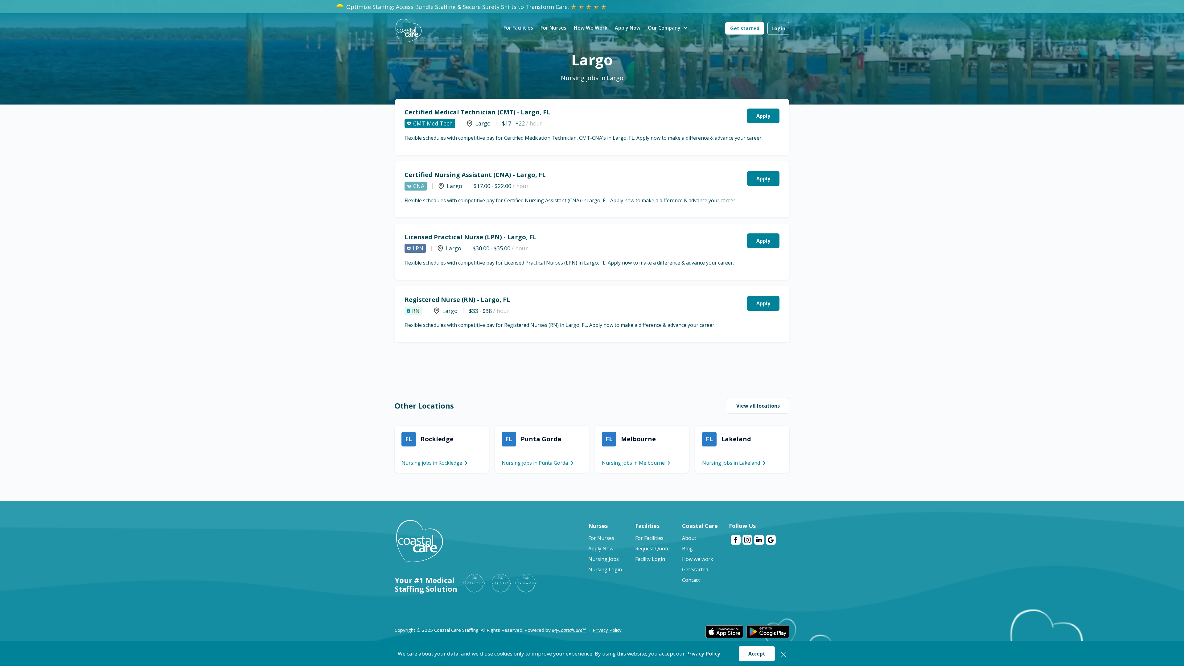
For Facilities (518, 27)
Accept (756, 653)
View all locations (758, 405)
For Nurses (553, 27)
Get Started (695, 569)
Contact (691, 580)
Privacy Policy (703, 653)
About (689, 538)
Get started (744, 28)
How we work (697, 559)
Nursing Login (605, 569)
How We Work (590, 27)
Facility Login (650, 559)
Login (778, 28)
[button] (664, 28)
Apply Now (627, 27)
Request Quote (652, 548)
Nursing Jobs (603, 559)
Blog (687, 548)
